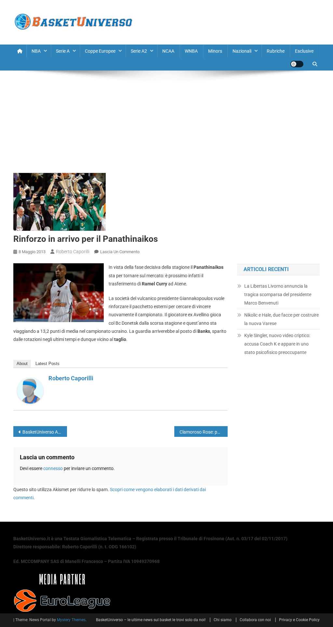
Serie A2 (139, 51)
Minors (215, 51)
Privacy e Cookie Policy (299, 620)
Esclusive (304, 51)
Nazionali (242, 51)
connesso (53, 468)
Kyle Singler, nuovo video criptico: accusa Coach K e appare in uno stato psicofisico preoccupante (277, 344)
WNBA (191, 51)
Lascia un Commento (120, 251)
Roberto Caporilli (72, 251)
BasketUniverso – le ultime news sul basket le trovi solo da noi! (151, 620)
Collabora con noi (255, 620)
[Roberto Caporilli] (30, 390)
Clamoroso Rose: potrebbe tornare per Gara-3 (204, 432)
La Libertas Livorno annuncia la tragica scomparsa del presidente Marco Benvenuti (277, 294)
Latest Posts (47, 363)
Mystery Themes (71, 620)
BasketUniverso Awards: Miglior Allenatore (44, 432)
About (22, 363)
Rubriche (276, 51)
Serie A (63, 51)
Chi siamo (223, 620)
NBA (36, 51)
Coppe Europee (100, 51)
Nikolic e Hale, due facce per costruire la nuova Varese (281, 319)
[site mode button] (296, 64)
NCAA (168, 51)
